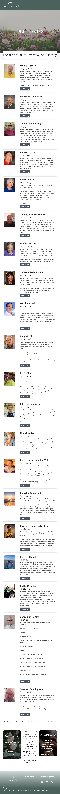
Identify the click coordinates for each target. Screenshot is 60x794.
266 (52, 721)
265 (48, 721)
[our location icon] (47, 782)
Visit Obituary (25, 89)
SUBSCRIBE (12, 754)
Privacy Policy (22, 792)
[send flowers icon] (42, 782)
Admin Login (38, 792)
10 (40, 721)
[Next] (55, 721)
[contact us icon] (52, 782)
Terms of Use (30, 792)
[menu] (57, 5)
